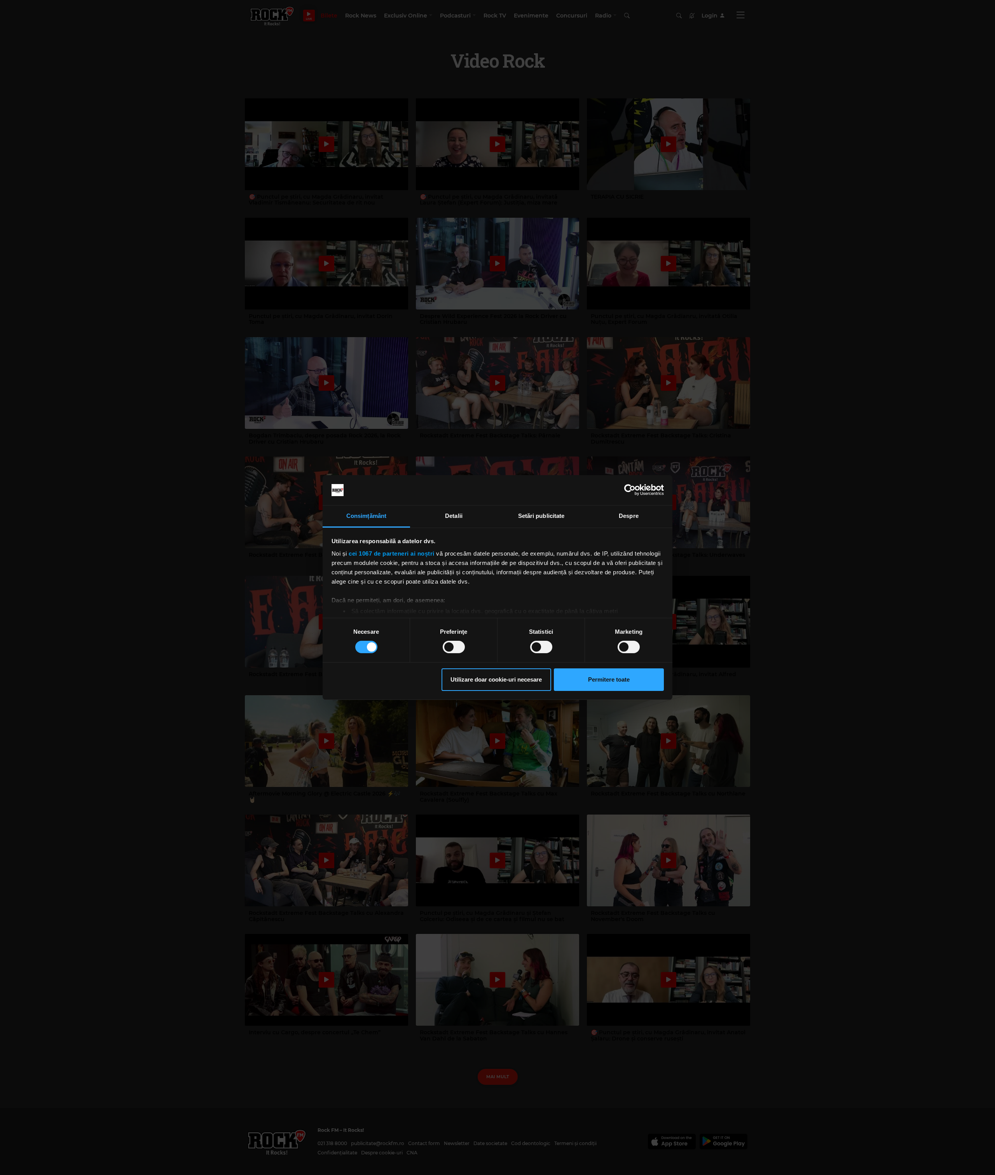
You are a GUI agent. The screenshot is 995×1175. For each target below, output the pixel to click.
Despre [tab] (629, 515)
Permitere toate (609, 679)
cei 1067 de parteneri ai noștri (392, 553)
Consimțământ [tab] (366, 515)
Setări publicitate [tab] (541, 515)
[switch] (454, 647)
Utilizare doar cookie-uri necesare (496, 679)
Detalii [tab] (454, 515)
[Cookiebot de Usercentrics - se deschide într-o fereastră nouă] (630, 490)
